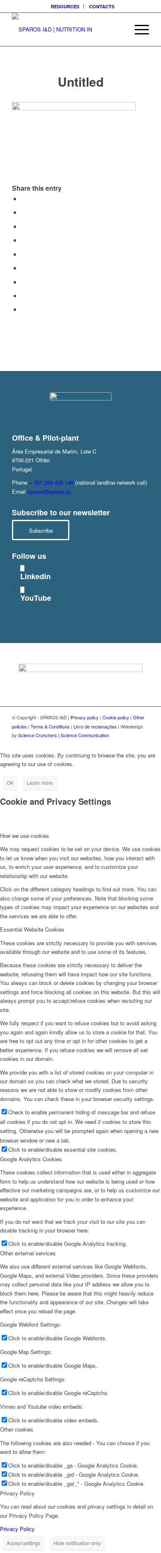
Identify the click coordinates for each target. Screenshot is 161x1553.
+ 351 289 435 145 (51, 482)
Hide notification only (77, 1542)
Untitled (81, 81)
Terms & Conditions (50, 726)
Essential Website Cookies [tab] (32, 929)
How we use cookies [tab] (24, 836)
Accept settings (23, 1542)
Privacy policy (85, 717)
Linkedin (35, 576)
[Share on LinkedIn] (23, 254)
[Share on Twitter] (23, 212)
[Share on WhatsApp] (23, 226)
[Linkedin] (22, 568)
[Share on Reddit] (23, 295)
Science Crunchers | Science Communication (63, 735)
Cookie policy (115, 717)
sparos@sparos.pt (49, 491)
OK (10, 782)
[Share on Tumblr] (23, 267)
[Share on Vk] (23, 281)
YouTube (35, 597)
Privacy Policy (17, 1529)
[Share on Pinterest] (23, 239)
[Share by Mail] (23, 309)
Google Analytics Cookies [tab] (31, 1159)
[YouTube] (22, 590)
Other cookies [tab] (16, 1429)
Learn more (40, 782)
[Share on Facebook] (23, 198)
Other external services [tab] (28, 1253)
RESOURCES (65, 6)
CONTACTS (101, 6)
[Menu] (137, 29)
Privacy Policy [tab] (17, 1493)
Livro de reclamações (95, 726)
